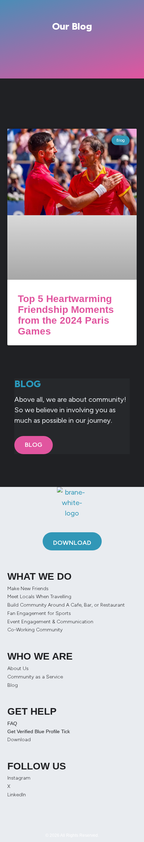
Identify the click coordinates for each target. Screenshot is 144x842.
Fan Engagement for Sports (39, 613)
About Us (18, 668)
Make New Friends (28, 589)
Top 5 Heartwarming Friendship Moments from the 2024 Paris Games (66, 314)
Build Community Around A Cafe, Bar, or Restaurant (66, 605)
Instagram (18, 778)
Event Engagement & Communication (50, 622)
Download (19, 740)
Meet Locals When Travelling (39, 597)
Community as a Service (35, 677)
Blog (12, 685)
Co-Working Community (35, 630)
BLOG (33, 445)
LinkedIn (16, 795)
